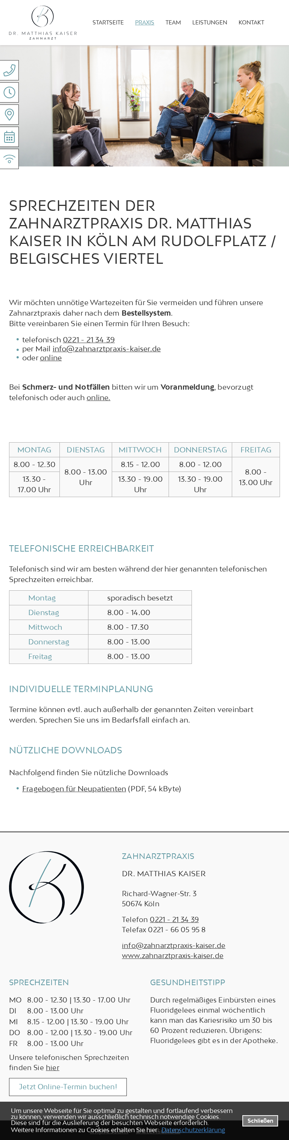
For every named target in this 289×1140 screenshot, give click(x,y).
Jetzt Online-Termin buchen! (68, 1086)
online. (98, 397)
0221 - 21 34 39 (89, 339)
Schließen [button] (260, 1120)
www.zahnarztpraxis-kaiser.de (173, 955)
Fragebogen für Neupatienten (74, 788)
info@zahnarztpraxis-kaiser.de (107, 348)
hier (52, 1067)
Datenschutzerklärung (193, 1130)
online (51, 357)
